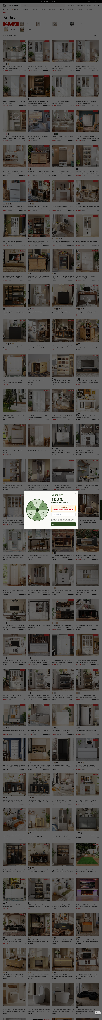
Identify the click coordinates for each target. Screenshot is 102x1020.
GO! (53, 524)
